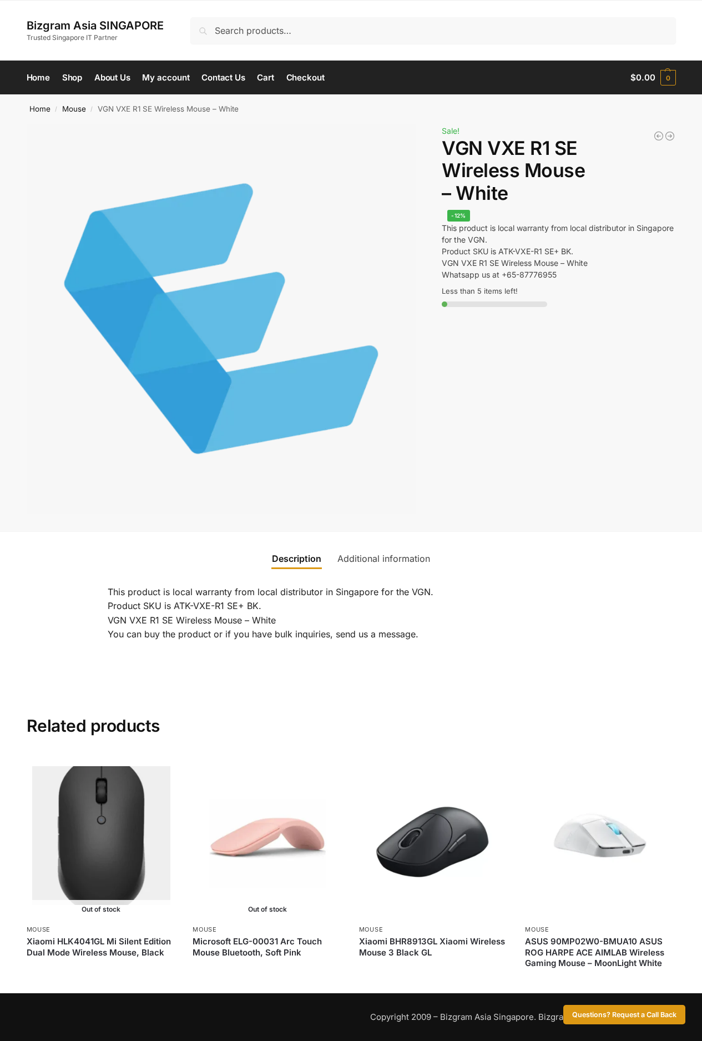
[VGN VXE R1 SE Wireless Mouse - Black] (669, 136)
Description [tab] (296, 558)
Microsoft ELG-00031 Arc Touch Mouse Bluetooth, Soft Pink (257, 947)
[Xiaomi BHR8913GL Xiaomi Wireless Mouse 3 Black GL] (434, 835)
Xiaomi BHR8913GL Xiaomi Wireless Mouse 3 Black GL (432, 947)
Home (39, 108)
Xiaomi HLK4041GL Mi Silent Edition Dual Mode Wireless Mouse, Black (99, 947)
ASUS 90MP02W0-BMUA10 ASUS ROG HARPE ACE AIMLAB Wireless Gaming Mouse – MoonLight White (594, 952)
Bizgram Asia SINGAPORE (95, 25)
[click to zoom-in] (221, 319)
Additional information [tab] (383, 558)
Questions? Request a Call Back (624, 1014)
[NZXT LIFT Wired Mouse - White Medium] (658, 136)
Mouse (74, 108)
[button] (652, 77)
